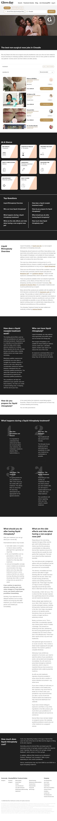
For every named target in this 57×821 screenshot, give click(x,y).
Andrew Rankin (37, 309)
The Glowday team (48, 794)
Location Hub (46, 793)
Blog (36, 3)
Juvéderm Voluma (37, 273)
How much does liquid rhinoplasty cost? (39, 222)
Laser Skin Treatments (19, 787)
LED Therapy (31, 789)
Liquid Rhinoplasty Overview (13, 203)
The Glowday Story (48, 780)
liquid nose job (37, 246)
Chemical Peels (32, 784)
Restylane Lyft (24, 273)
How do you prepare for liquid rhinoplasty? (42, 210)
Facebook (10, 780)
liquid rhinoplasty (50, 266)
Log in (53, 3)
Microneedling (18, 780)
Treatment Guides (28, 3)
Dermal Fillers (18, 782)
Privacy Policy (46, 784)
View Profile (46, 88)
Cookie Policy (46, 785)
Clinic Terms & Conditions (49, 787)
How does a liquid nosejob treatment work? (41, 204)
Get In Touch (46, 782)
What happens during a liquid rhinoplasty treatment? (14, 216)
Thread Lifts (31, 787)
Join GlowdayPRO (44, 3)
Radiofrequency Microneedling (21, 789)
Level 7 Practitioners (48, 66)
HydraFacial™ (18, 791)
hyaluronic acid (44, 292)
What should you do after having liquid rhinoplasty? (40, 216)
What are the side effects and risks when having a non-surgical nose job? (15, 223)
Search (20, 3)
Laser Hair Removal (19, 785)
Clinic (21, 7)
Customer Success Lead (49, 796)
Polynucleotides (32, 785)
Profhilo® (17, 784)
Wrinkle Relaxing (32, 780)
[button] (14, 84)
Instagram (3, 780)
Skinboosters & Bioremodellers (35, 782)
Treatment (7, 7)
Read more (13, 456)
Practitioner (15, 7)
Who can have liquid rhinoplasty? (15, 209)
